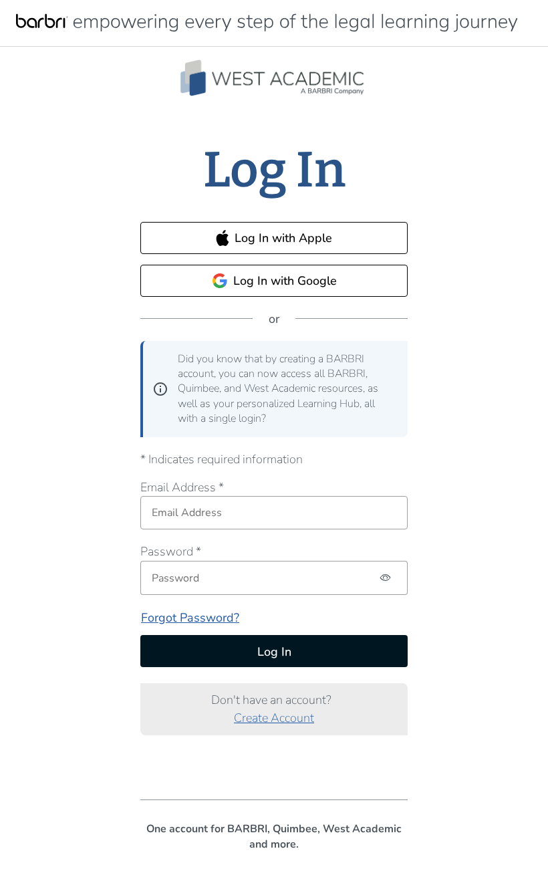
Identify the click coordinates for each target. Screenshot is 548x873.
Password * (170, 551)
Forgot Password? (190, 617)
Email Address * (182, 487)
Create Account (274, 718)
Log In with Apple (283, 238)
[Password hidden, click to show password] (386, 578)
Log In (274, 652)
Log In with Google (285, 281)
